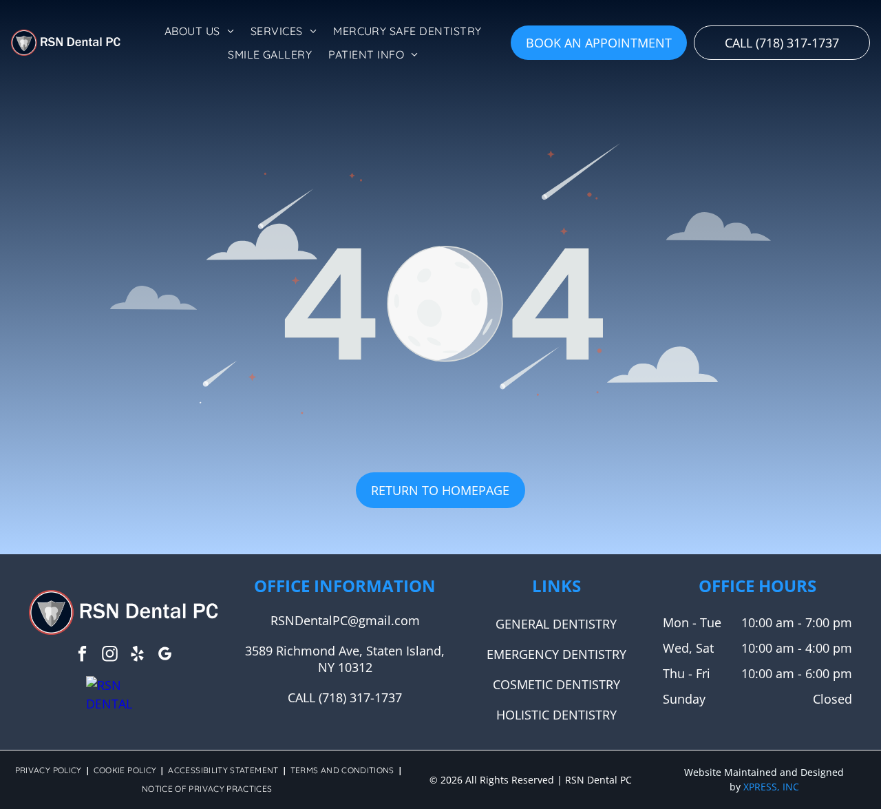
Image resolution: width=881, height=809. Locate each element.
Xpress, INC (771, 786)
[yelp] (137, 655)
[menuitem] (199, 31)
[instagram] (110, 655)
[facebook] (82, 655)
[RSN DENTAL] (123, 685)
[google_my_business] (165, 655)
